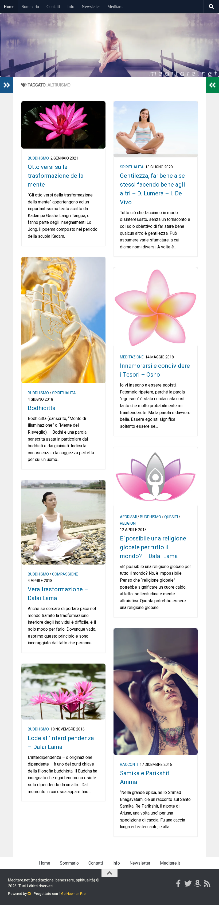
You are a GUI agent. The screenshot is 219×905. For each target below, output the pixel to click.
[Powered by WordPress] (29, 893)
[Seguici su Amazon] (197, 883)
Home (9, 6)
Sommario (30, 6)
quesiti (171, 517)
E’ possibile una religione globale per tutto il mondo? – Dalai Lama (153, 547)
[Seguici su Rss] (207, 883)
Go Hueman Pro (73, 894)
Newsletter (91, 6)
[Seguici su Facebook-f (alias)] (178, 883)
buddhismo (38, 158)
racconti (129, 764)
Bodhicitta (42, 408)
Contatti (53, 6)
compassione (65, 574)
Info (70, 6)
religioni (128, 523)
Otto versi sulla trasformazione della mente (56, 176)
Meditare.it (116, 6)
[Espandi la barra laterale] (6, 85)
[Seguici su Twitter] (188, 883)
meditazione (132, 357)
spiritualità (132, 167)
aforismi (128, 517)
